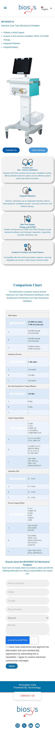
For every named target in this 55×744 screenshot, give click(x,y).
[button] (5, 8)
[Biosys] (27, 710)
